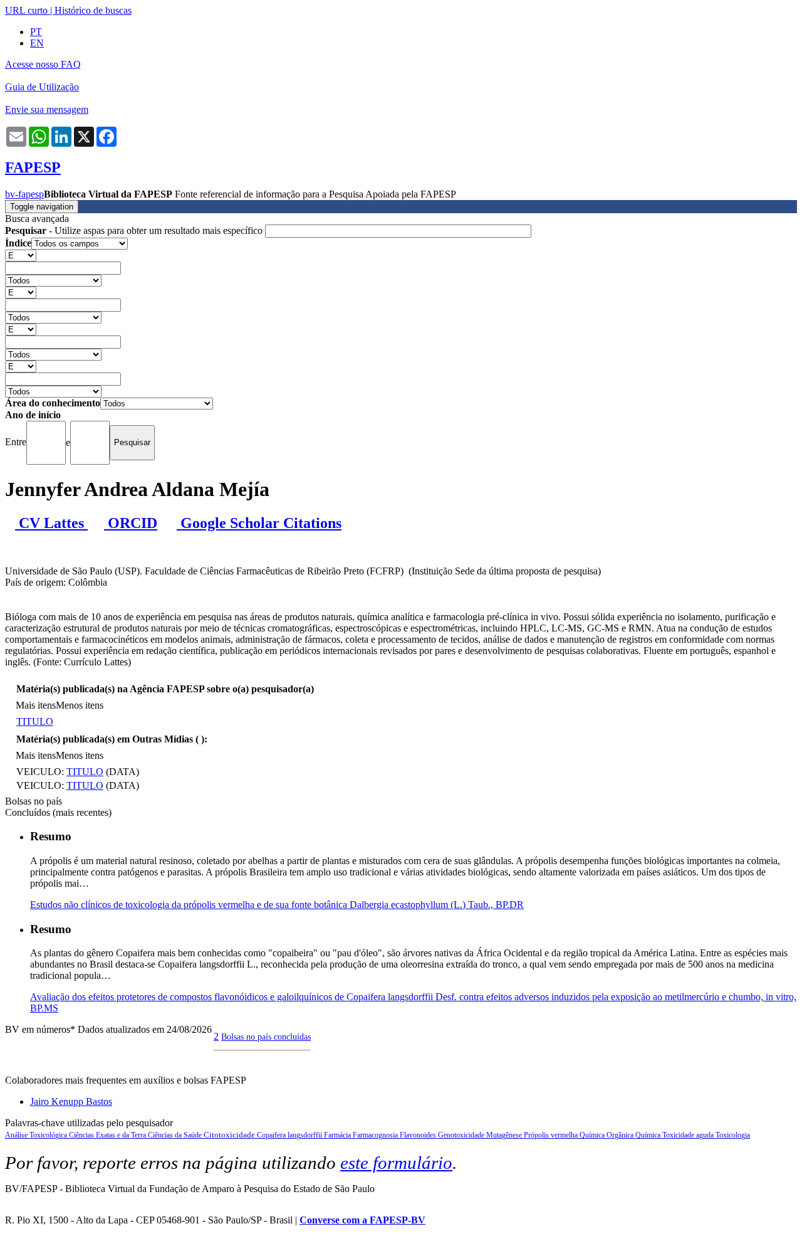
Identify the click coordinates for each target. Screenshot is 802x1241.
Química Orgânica (607, 1135)
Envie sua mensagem (46, 109)
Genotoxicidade (462, 1135)
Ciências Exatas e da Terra (108, 1135)
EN (37, 43)
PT (36, 31)
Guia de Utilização (42, 87)
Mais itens (36, 705)
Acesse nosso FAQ (43, 64)
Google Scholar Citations (259, 523)
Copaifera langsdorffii (290, 1135)
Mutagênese (505, 1135)
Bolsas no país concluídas (266, 1037)
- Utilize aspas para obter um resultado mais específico (135, 230)
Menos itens (79, 705)
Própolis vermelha (552, 1135)
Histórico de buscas (93, 10)
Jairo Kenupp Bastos (71, 1101)
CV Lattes (51, 523)
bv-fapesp (24, 194)
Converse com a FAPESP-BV (362, 1220)
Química (648, 1135)
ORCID (130, 523)
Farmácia (338, 1135)
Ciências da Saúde (176, 1135)
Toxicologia (733, 1135)
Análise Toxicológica (37, 1135)
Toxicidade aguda (689, 1135)
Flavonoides (419, 1135)
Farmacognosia (376, 1135)
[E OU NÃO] (20, 255)
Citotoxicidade (230, 1134)
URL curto (26, 10)
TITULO (34, 721)
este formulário (396, 1163)
